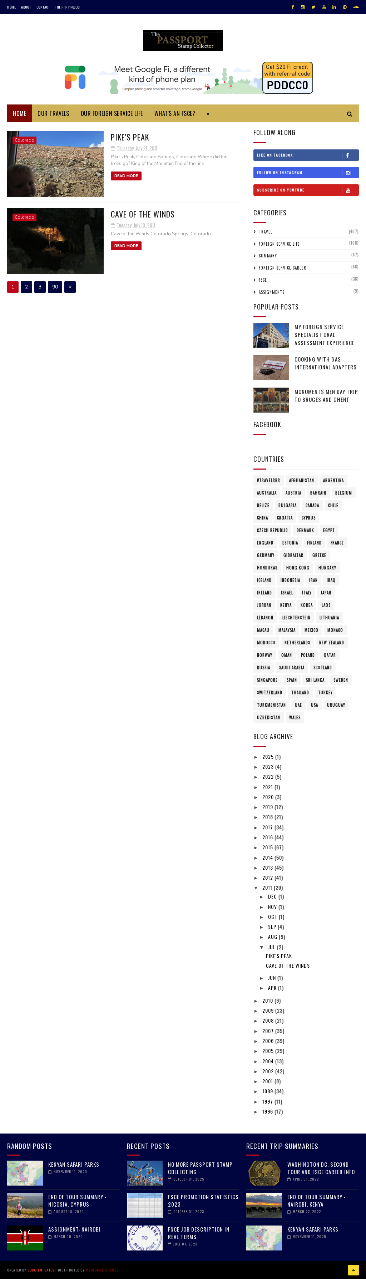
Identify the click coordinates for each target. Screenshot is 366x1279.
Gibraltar (293, 555)
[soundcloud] (356, 7)
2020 (268, 796)
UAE (298, 705)
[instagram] (302, 7)
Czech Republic (272, 530)
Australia (267, 493)
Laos (326, 605)
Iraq (331, 580)
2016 (268, 837)
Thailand (300, 692)
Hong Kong (298, 568)
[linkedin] (334, 7)
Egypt (329, 530)
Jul (272, 947)
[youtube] (324, 7)
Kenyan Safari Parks (73, 1164)
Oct (273, 916)
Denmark (305, 530)
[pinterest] (344, 7)
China (262, 518)
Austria (293, 493)
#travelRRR (268, 480)
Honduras (267, 568)
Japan (326, 592)
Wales (295, 717)
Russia (263, 667)
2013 (268, 867)
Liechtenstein (296, 617)
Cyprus (309, 518)
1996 (268, 1111)
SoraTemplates (41, 1270)
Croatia (285, 518)
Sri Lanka (315, 680)
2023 (268, 766)
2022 (268, 776)
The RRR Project (68, 7)
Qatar (330, 655)
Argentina (333, 480)
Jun (272, 977)
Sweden (340, 680)
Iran (313, 580)
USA (314, 705)
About (26, 7)
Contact (43, 7)
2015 (268, 847)
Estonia (290, 543)
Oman (286, 655)
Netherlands (297, 642)
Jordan (264, 605)
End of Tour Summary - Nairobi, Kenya (316, 1200)
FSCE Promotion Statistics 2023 (203, 1200)
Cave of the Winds (143, 214)
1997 (268, 1101)
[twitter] (313, 7)
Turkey (325, 692)
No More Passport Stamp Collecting (200, 1168)
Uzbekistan (268, 717)
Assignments (272, 292)
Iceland (264, 580)
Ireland (264, 592)
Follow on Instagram (280, 172)
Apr (273, 987)
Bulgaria (287, 505)
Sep (273, 926)
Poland (308, 655)
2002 (268, 1071)
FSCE (263, 280)
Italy (307, 592)
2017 (268, 827)
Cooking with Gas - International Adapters (326, 363)
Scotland (322, 667)
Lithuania (329, 617)
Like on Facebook (275, 155)
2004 (268, 1061)
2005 (268, 1050)
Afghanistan (301, 480)
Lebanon (265, 617)
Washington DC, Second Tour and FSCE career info (321, 1168)
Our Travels (53, 113)
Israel (287, 592)
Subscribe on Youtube (281, 190)
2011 (268, 887)
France (337, 543)
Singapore (267, 680)
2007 (268, 1030)
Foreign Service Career (282, 268)
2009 (268, 1010)
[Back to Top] (353, 1270)
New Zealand (331, 642)
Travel (265, 232)
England (265, 543)
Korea (307, 605)
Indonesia (290, 580)
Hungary (327, 568)
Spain (292, 680)
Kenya (286, 605)
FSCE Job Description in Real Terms (198, 1232)
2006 (268, 1040)
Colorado (24, 140)
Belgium (343, 493)
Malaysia (287, 630)
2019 (268, 806)
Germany (265, 555)
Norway (264, 655)
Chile (333, 505)
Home (11, 7)
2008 (268, 1020)
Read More (126, 176)
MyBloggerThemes (102, 1270)
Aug (273, 936)
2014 (268, 857)
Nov (273, 906)
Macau (263, 630)
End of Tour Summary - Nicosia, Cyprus (77, 1200)
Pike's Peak (130, 137)
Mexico (311, 630)
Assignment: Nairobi (74, 1229)
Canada (312, 505)
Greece (319, 555)
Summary (268, 256)
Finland (314, 543)
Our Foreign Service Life (112, 113)
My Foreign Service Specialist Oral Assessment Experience (325, 335)
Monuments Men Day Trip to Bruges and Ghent (326, 396)
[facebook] (293, 7)
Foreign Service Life (279, 244)
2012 (268, 877)
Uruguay (336, 705)
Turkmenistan (271, 705)
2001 (268, 1081)
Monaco (335, 630)
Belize (263, 505)
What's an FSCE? (175, 113)
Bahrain (318, 493)
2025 (268, 756)
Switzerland (269, 692)
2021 (268, 787)
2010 (268, 1000)
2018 (268, 816)
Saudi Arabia (292, 667)
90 (55, 286)
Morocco (266, 642)
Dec (273, 896)
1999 (268, 1091)
